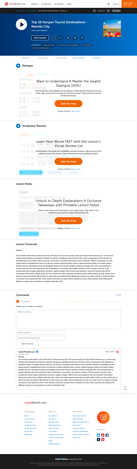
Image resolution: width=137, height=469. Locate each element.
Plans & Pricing (54, 428)
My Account (77, 425)
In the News (53, 431)
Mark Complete (40, 38)
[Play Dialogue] (18, 66)
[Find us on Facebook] (107, 435)
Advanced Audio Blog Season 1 (41, 48)
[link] (94, 10)
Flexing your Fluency (49, 45)
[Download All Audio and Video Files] (82, 38)
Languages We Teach (56, 434)
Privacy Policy (93, 463)
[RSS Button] (17, 301)
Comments (96, 58)
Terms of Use (103, 463)
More (69, 4)
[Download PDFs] (75, 38)
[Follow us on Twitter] (98, 435)
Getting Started (78, 419)
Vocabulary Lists (30, 425)
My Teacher (59, 4)
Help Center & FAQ (79, 416)
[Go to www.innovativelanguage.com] (68, 458)
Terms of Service (90, 465)
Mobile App (28, 434)
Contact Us (76, 437)
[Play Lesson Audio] (21, 24)
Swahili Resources (31, 428)
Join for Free (68, 103)
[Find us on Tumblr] (98, 439)
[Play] (18, 126)
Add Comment (27, 344)
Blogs (50, 441)
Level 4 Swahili (31, 10)
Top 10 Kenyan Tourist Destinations (68, 45)
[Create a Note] (67, 38)
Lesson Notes (59, 58)
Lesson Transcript (78, 58)
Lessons (34, 4)
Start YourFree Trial (128, 4)
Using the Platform (79, 428)
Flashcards (28, 422)
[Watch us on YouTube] (102, 435)
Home (27, 416)
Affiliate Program (54, 444)
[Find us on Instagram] (102, 439)
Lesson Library (20, 10)
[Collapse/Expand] (68, 295)
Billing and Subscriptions (81, 422)
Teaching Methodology (80, 431)
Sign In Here (76, 111)
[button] (108, 4)
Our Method (53, 416)
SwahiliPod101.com (81, 463)
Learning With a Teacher (81, 434)
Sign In (116, 4)
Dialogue (24, 58)
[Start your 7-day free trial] (103, 417)
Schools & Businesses (56, 437)
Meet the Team (54, 422)
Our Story (52, 419)
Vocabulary (46, 4)
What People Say (54, 425)
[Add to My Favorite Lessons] (60, 38)
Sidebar (117, 11)
